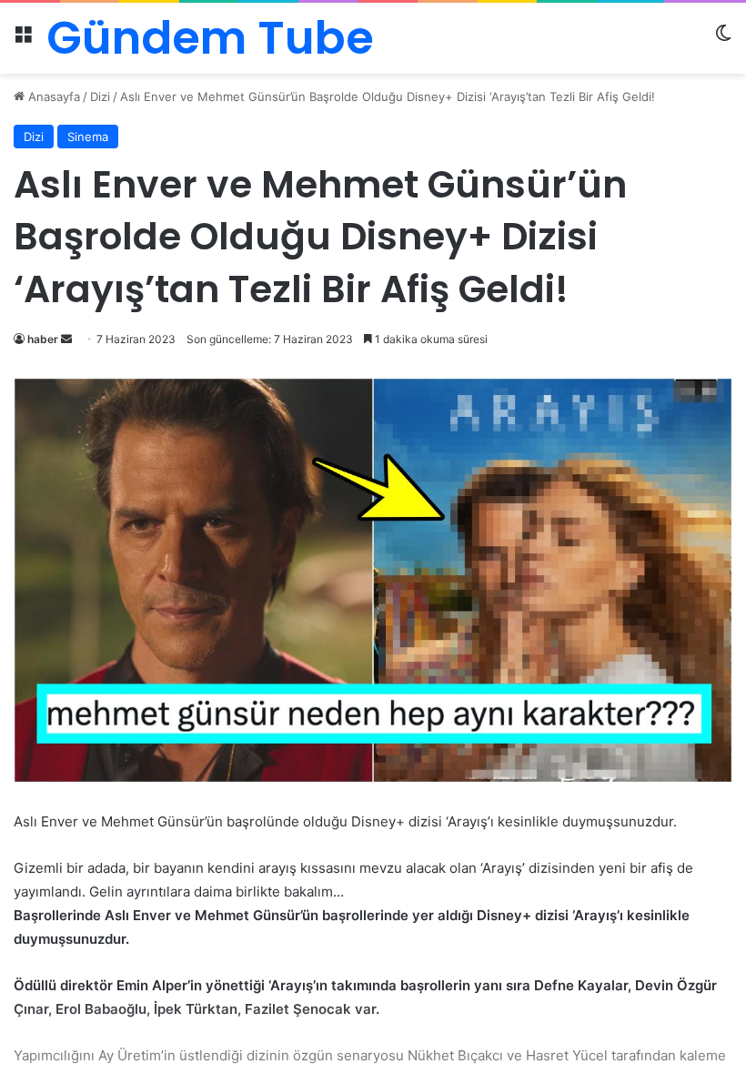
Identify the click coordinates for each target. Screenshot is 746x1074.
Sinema (87, 136)
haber (42, 339)
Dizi (100, 96)
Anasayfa (52, 96)
